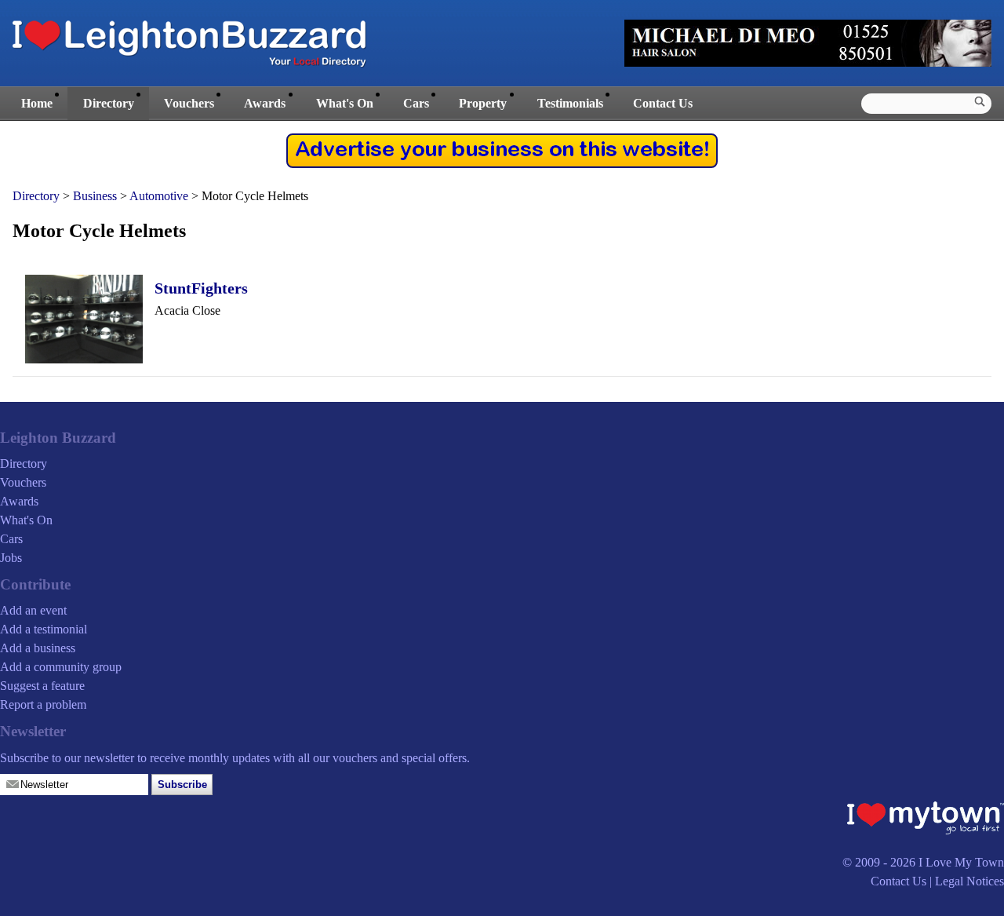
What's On (344, 103)
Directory (108, 103)
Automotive (158, 196)
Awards (265, 103)
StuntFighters (201, 288)
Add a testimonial (43, 629)
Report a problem (43, 704)
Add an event (33, 610)
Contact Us (663, 103)
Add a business (37, 648)
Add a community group (61, 666)
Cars (416, 103)
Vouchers (189, 103)
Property (483, 103)
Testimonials (570, 103)
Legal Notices (969, 881)
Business (95, 196)
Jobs (11, 557)
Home (37, 103)
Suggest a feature (42, 685)
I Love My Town (961, 862)
